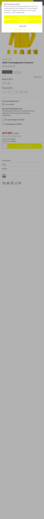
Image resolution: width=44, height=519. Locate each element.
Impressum (27, 30)
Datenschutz (17, 30)
